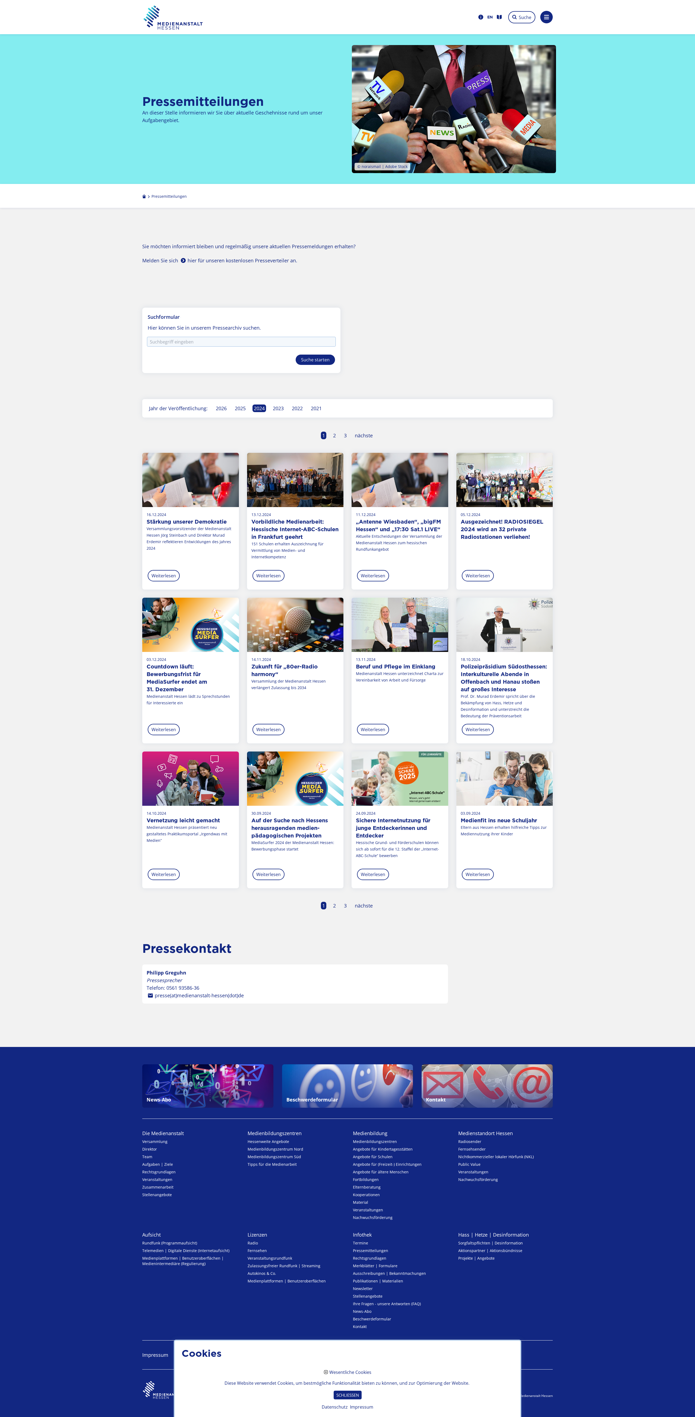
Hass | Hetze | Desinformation (493, 1234)
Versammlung (155, 1141)
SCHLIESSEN (347, 1395)
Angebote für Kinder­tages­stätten (383, 1149)
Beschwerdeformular (372, 1319)
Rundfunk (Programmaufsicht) (169, 1243)
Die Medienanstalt (163, 1133)
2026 (221, 408)
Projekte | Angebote (476, 1258)
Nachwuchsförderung (373, 1217)
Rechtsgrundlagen (159, 1171)
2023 (278, 408)
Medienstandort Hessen (485, 1133)
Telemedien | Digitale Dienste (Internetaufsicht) (185, 1250)
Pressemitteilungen (370, 1250)
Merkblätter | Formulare (375, 1265)
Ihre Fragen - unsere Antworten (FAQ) (387, 1303)
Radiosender (469, 1141)
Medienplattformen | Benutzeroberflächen (287, 1281)
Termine (360, 1243)
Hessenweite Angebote (268, 1141)
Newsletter (363, 1288)
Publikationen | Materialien (378, 1281)
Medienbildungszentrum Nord (275, 1149)
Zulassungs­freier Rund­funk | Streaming (284, 1265)
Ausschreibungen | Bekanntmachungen (389, 1273)
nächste (364, 435)
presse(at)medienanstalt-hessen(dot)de (199, 995)
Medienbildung (370, 1133)
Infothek (362, 1234)
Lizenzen (257, 1234)
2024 (259, 408)
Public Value (469, 1164)
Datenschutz (335, 1407)
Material (360, 1202)
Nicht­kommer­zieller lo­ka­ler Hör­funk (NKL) (496, 1156)
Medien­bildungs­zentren (275, 1133)
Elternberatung (367, 1187)
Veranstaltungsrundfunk (270, 1258)
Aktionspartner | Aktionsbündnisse (490, 1250)
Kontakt (360, 1326)
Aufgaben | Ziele (157, 1164)
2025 (240, 408)
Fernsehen (257, 1250)
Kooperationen (366, 1194)
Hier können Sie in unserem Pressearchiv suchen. (204, 327)
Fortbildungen (366, 1179)
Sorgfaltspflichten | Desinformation (490, 1243)
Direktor (149, 1149)
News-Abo (362, 1311)
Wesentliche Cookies (350, 1372)
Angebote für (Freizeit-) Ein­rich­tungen (387, 1164)
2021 (316, 408)
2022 (297, 408)
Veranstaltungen (157, 1179)
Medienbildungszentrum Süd (274, 1156)
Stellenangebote (157, 1194)
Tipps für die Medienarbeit (272, 1164)
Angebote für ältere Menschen (381, 1171)
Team (147, 1156)
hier (192, 260)
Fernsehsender (472, 1149)
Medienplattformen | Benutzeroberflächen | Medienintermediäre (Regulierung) (183, 1261)
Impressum (361, 1407)
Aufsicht (151, 1234)
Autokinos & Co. (262, 1273)
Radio (253, 1243)
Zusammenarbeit (157, 1187)
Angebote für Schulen (373, 1156)
